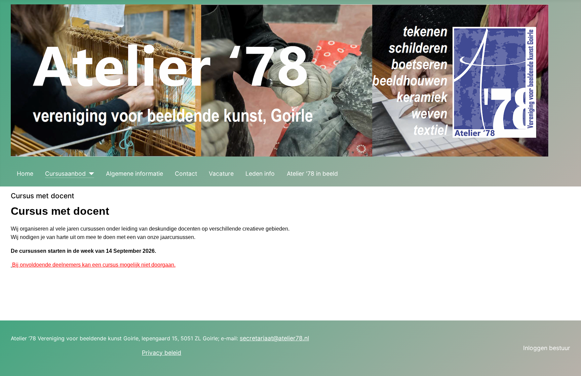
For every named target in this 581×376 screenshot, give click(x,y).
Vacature (221, 173)
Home (25, 173)
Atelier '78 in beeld (312, 173)
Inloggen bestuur (546, 347)
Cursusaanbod (65, 173)
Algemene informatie (134, 173)
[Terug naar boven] (568, 363)
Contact (186, 173)
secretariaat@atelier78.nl (274, 338)
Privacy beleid (161, 352)
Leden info (260, 173)
